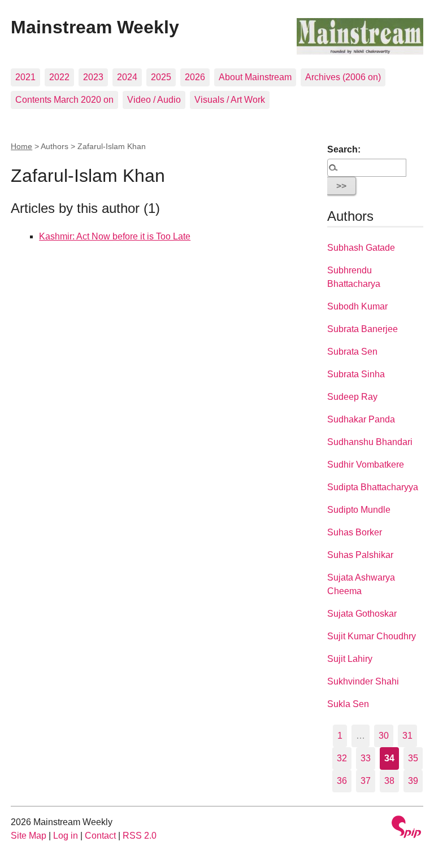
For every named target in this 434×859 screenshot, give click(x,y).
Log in (65, 835)
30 (384, 735)
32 (342, 758)
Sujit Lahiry (349, 659)
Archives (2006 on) (343, 77)
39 (413, 781)
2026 (195, 77)
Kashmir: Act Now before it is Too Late (114, 236)
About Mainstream (255, 77)
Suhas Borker (354, 532)
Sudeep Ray (352, 397)
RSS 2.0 (140, 835)
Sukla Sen (348, 704)
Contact (100, 835)
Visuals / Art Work (229, 99)
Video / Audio (154, 99)
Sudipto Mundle (358, 509)
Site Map (28, 835)
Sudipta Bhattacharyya (372, 487)
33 (366, 758)
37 (366, 781)
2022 (59, 77)
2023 (93, 77)
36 (342, 781)
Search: (344, 149)
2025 (161, 77)
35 (413, 758)
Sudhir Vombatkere (365, 464)
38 (389, 781)
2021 (25, 77)
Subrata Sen (352, 351)
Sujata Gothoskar (362, 613)
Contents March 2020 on (64, 99)
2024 (127, 77)
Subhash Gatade (361, 247)
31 (407, 735)
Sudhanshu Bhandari (370, 442)
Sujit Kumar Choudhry (371, 636)
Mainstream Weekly (95, 27)
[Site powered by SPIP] (406, 828)
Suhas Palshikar (360, 555)
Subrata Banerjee (362, 329)
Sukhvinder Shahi (363, 681)
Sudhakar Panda (361, 419)
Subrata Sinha (356, 374)
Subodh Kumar (357, 306)
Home (21, 146)
